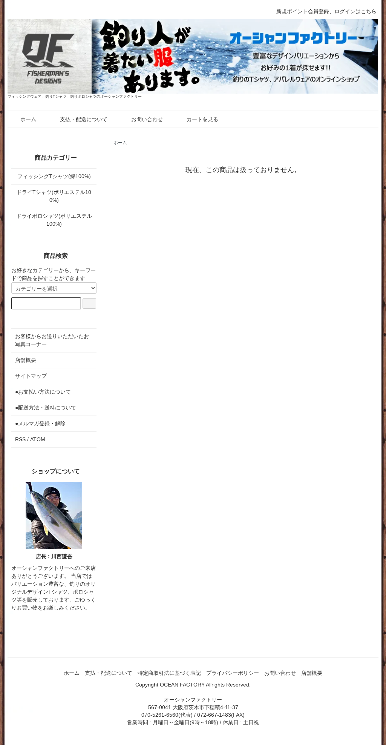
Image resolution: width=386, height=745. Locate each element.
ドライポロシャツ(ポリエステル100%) (54, 220)
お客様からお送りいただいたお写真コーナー (52, 340)
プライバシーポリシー (232, 673)
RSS (20, 439)
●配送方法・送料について (45, 408)
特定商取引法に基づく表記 (169, 673)
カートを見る (202, 119)
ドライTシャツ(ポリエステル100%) (54, 196)
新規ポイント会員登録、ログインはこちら (326, 11)
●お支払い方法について (43, 392)
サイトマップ (31, 376)
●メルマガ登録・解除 (40, 423)
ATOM (37, 439)
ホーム (28, 119)
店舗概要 (25, 360)
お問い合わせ (147, 119)
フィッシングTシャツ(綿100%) (54, 176)
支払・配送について (83, 119)
